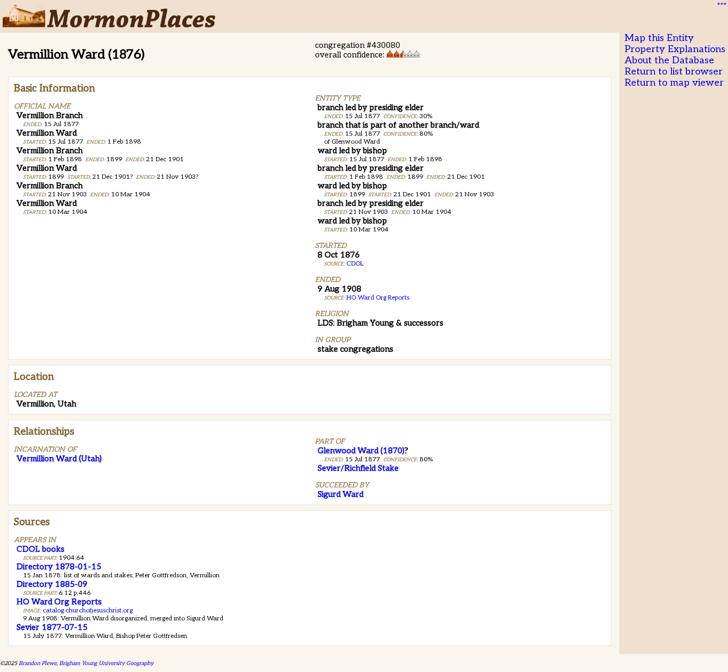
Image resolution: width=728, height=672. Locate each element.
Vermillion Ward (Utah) (59, 458)
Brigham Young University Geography (106, 663)
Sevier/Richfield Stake (358, 468)
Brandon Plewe (37, 663)
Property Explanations (675, 49)
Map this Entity (659, 38)
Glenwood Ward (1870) (361, 450)
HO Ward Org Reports (377, 298)
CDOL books (40, 549)
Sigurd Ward (340, 494)
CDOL (354, 264)
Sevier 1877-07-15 (52, 627)
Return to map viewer (674, 82)
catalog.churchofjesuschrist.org (88, 611)
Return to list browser (674, 71)
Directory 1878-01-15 (59, 566)
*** (720, 6)
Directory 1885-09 (52, 584)
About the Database (669, 60)
